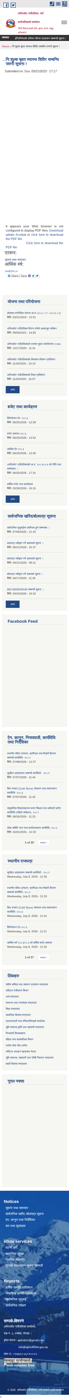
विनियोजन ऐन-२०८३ (17, 927)
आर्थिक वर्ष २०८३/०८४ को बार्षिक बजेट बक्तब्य (29, 942)
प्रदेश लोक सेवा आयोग (16, 1045)
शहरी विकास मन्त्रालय (16, 1063)
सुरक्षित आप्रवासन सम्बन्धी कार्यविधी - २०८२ (28, 773)
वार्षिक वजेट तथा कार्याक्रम (20, 484)
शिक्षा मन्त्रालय (13, 1008)
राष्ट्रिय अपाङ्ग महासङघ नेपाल (21, 1051)
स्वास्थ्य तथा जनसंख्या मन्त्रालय (21, 1002)
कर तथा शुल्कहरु (16, 1226)
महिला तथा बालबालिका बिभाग (19, 1039)
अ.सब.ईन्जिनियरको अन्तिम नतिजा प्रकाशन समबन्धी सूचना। (31, 38)
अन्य (13, 389)
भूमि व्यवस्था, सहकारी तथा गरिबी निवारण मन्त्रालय (29, 1057)
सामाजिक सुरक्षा (15, 1254)
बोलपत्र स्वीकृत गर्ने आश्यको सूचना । (25, 573)
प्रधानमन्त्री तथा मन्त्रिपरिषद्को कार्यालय (25, 1021)
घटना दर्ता (11, 1247)
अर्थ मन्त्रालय (12, 996)
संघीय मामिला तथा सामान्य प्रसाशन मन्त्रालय (27, 984)
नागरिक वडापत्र (15, 1259)
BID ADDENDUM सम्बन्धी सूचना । (25, 589)
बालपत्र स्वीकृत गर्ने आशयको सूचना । (25, 543)
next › (43, 842)
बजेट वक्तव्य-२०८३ (16, 433)
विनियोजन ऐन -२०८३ (17, 418)
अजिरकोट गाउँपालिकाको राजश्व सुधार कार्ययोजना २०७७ (34, 343)
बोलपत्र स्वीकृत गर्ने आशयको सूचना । (25, 558)
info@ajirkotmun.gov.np (33, 1347)
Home (5, 46)
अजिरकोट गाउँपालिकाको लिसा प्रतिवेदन (26, 374)
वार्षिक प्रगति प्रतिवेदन (19, 1287)
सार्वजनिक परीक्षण (16, 1305)
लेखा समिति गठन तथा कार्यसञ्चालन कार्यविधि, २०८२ (32, 827)
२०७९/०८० (11, 271)
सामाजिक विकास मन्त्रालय (18, 1014)
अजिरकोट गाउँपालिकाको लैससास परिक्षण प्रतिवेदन (31, 359)
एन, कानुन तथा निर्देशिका (20, 1220)
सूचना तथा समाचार (15, 259)
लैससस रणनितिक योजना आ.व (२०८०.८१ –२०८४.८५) (34, 313)
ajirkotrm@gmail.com (31, 1340)
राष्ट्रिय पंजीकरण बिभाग (17, 990)
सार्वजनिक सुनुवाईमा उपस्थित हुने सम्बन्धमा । (28, 527)
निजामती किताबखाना (15, 1033)
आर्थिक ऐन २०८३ (15, 449)
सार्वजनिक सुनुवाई (16, 1299)
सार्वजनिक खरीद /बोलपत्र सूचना (25, 1214)
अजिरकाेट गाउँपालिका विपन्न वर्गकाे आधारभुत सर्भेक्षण (32, 328)
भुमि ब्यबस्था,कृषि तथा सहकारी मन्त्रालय (25, 1027)
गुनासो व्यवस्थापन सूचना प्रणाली (24, 1265)
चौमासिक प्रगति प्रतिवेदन (21, 1293)
